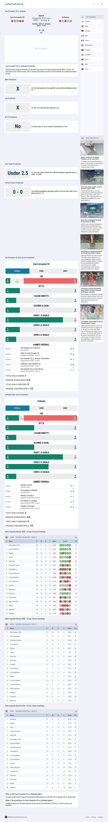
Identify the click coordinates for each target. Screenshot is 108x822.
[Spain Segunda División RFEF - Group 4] (75, 537)
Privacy (94, 817)
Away (65, 271)
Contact (100, 817)
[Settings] (98, 4)
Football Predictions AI (20, 817)
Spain (12, 537)
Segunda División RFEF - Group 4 (26, 537)
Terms (87, 817)
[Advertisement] (41, 49)
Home (41, 271)
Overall (17, 271)
